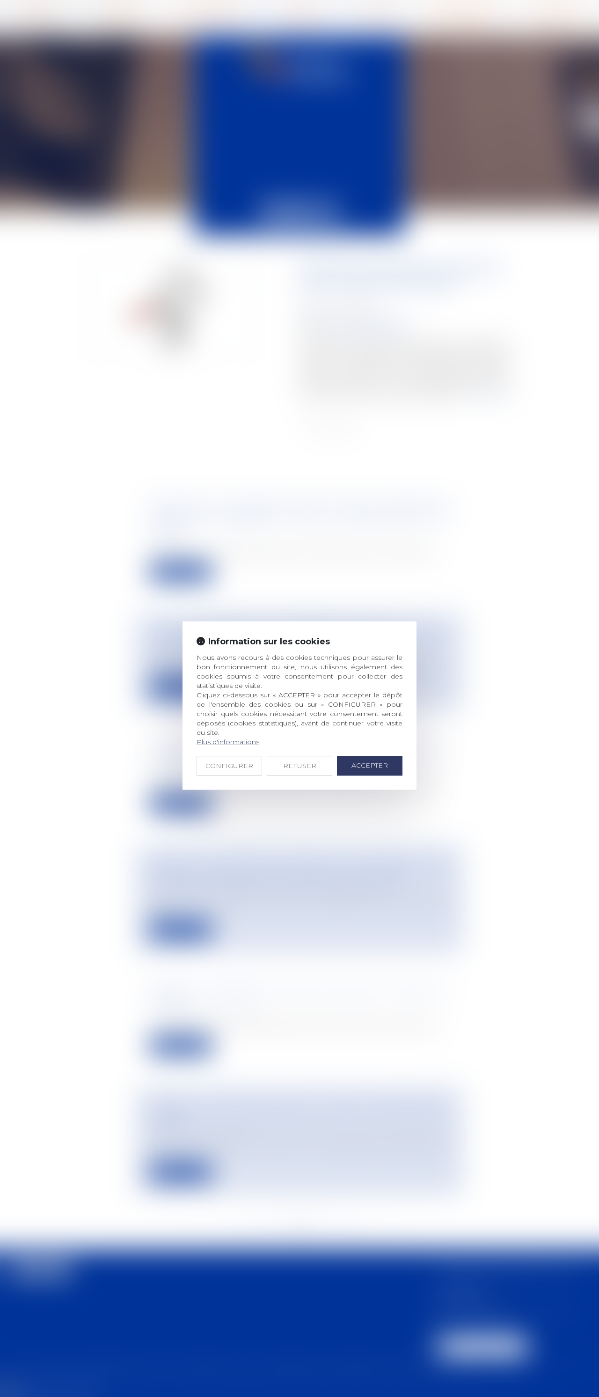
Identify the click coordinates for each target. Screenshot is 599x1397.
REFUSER (299, 766)
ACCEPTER (369, 765)
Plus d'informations (228, 742)
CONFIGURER (229, 766)
